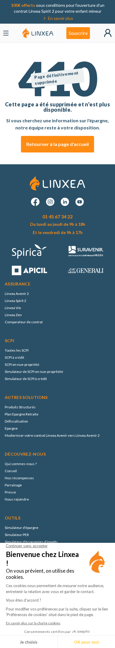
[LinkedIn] (64, 202)
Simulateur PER (17, 534)
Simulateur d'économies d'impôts (31, 542)
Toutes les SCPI (17, 350)
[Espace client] (108, 33)
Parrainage (13, 485)
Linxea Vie (13, 308)
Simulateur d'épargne (21, 527)
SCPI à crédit (14, 357)
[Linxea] (37, 33)
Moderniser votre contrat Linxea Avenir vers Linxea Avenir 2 (52, 435)
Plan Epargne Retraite (21, 414)
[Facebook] (35, 202)
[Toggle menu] (5, 33)
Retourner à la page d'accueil (57, 144)
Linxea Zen (13, 315)
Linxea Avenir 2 (17, 293)
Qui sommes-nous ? (21, 464)
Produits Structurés (20, 407)
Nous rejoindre (17, 499)
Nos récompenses (19, 478)
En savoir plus (60, 18)
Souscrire (78, 33)
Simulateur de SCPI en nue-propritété (34, 371)
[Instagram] (50, 202)
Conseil (11, 471)
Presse (10, 492)
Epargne (11, 428)
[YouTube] (79, 202)
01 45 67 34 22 (57, 216)
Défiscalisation (16, 421)
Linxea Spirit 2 (15, 300)
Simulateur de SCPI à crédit (26, 378)
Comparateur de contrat (24, 322)
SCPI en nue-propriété (22, 364)
